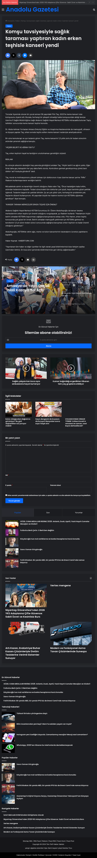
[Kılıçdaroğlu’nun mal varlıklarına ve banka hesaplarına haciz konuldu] (11, 542)
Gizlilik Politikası (38, 855)
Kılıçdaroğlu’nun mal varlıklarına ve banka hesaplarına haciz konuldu (50, 539)
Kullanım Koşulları (65, 855)
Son (48, 512)
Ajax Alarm (48, 848)
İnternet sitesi (55, 485)
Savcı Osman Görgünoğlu (31, 549)
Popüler (17, 512)
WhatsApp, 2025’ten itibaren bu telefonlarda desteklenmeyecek (45, 745)
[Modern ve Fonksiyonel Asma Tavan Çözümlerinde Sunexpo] (71, 633)
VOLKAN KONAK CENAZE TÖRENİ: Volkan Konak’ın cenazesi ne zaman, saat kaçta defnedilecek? (76, 422)
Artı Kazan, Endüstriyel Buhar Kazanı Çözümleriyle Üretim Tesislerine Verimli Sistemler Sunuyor (22, 653)
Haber (17, 21)
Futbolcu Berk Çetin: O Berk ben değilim (37, 530)
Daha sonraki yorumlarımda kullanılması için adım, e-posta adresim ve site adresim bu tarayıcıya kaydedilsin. (49, 495)
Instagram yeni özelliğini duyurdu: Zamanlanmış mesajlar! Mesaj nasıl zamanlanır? (52, 734)
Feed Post (70, 841)
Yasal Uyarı (77, 855)
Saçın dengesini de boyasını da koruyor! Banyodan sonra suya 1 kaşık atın (47, 421)
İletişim (28, 855)
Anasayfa (10, 21)
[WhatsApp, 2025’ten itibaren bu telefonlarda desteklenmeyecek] (8, 748)
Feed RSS (52, 841)
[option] (48, 290)
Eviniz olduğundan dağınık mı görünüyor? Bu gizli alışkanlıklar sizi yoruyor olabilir (17, 422)
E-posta (9, 485)
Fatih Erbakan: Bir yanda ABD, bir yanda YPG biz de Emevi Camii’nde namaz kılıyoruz (52, 785)
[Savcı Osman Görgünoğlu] (11, 552)
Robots (44, 841)
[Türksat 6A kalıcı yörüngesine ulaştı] (8, 716)
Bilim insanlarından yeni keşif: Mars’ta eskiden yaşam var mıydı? (44, 724)
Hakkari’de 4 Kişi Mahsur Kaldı (29, 288)
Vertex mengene (25, 2)
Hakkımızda (20, 855)
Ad (7, 475)
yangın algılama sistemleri (34, 848)
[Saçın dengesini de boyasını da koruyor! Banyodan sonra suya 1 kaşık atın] (48, 409)
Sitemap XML (27, 841)
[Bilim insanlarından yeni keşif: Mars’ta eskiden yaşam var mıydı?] (8, 727)
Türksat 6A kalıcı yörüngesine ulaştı (32, 713)
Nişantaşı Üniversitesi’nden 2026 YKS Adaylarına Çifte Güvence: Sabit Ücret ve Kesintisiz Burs (25, 613)
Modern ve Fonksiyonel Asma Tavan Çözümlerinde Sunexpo (68, 649)
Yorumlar (79, 512)
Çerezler (49, 855)
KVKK (55, 855)
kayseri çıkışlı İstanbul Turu (62, 848)
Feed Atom (61, 841)
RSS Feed (37, 841)
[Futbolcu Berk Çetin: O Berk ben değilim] (11, 532)
